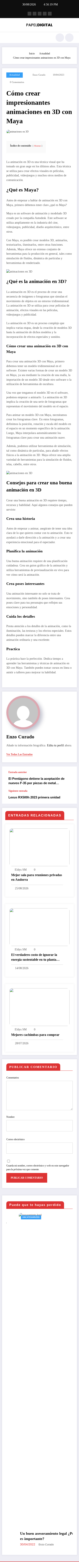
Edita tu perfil (55, 745)
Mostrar (37, 146)
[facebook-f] (29, 14)
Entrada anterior (17, 772)
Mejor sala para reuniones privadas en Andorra (36, 877)
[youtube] (50, 14)
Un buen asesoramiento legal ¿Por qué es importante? (39, 1536)
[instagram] (45, 14)
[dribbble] (40, 14)
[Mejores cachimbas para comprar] (39, 1006)
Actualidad (14, 75)
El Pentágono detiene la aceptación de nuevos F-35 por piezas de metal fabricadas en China (36, 781)
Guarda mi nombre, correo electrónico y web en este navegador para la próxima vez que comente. (37, 1167)
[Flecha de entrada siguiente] (69, 796)
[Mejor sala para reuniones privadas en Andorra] (39, 847)
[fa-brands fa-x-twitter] (34, 14)
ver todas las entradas (19, 754)
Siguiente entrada (17, 790)
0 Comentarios (17, 82)
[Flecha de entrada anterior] (69, 778)
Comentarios (12, 1077)
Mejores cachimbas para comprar (35, 1035)
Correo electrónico (15, 1139)
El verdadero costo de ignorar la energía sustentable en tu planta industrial (34, 957)
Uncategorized (18, 1217)
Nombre (10, 1116)
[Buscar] (60, 37)
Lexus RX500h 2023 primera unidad (34, 797)
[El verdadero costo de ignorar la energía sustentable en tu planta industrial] (39, 926)
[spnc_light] (69, 37)
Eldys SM (21, 869)
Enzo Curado (39, 75)
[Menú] (7, 37)
